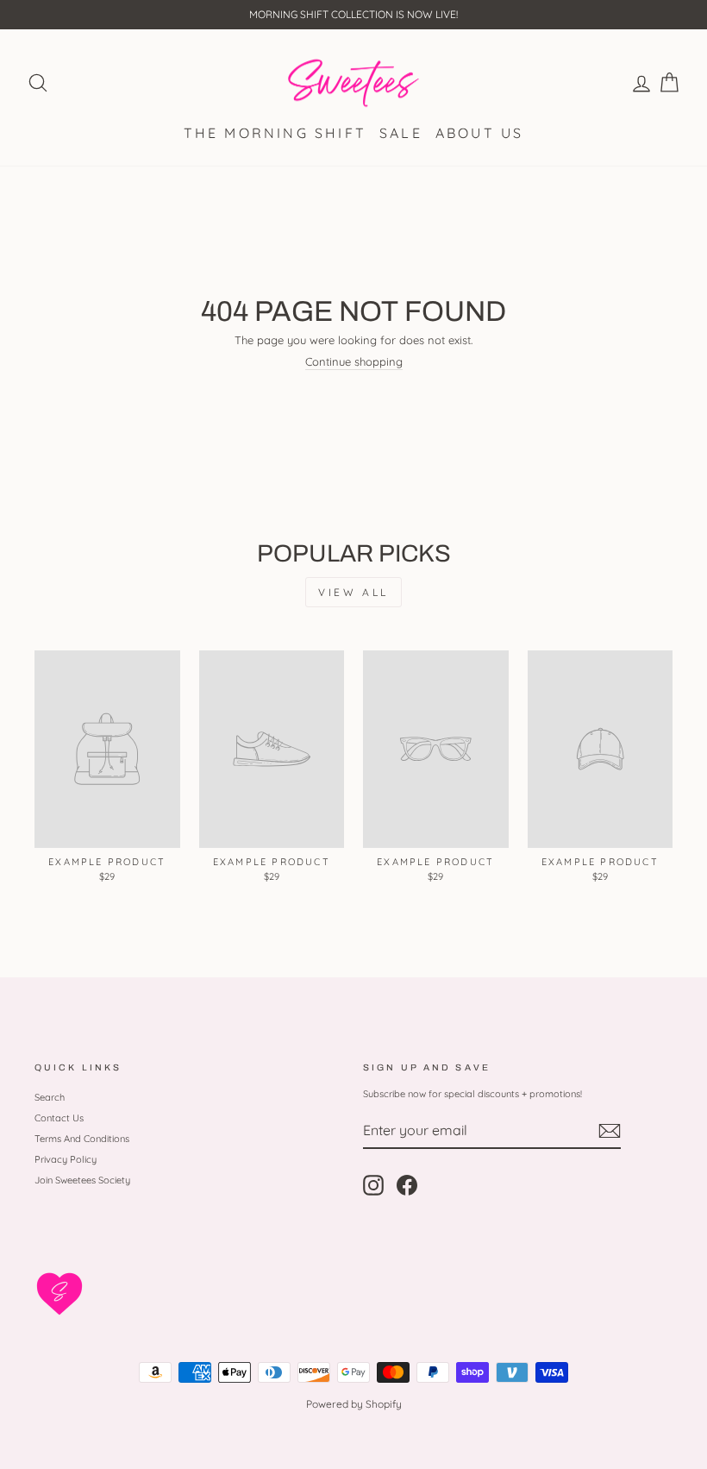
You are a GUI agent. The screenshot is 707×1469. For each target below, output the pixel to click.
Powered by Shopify (354, 1403)
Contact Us (59, 1118)
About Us (479, 132)
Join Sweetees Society (82, 1180)
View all (353, 592)
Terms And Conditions (81, 1139)
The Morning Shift (275, 132)
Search (49, 1097)
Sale (400, 132)
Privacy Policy (65, 1159)
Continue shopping (354, 361)
